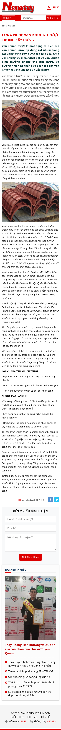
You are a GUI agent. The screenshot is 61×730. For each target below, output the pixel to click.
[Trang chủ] (3, 25)
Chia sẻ (11, 25)
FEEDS (56, 7)
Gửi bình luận (30, 557)
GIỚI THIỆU (17, 717)
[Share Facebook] (50, 499)
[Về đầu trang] (56, 292)
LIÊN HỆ (45, 717)
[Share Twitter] (56, 499)
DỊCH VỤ (32, 717)
